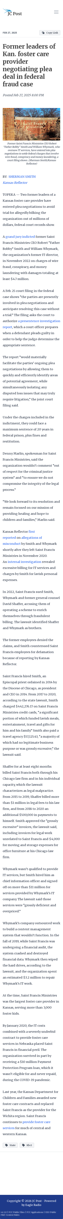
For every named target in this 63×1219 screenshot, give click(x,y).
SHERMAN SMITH (22, 177)
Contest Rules (12, 1215)
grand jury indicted (20, 237)
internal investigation (24, 562)
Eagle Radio (33, 1205)
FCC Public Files (17, 1212)
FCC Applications (35, 1212)
